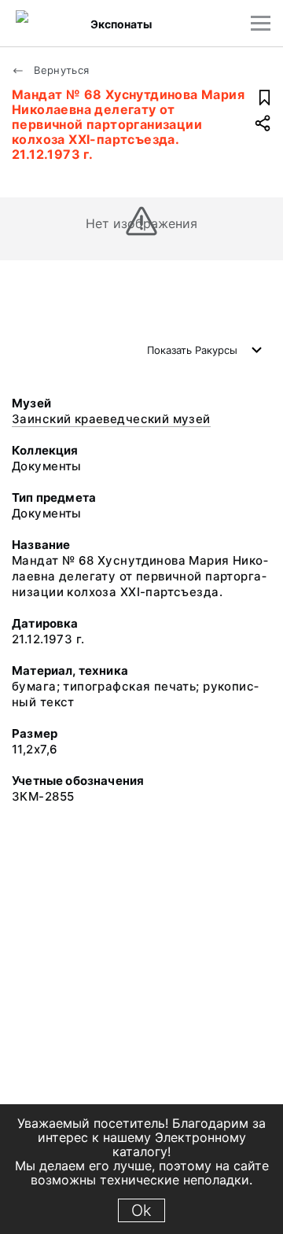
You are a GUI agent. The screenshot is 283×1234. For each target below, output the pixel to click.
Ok (141, 1210)
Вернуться (60, 70)
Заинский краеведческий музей (111, 418)
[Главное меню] (260, 23)
